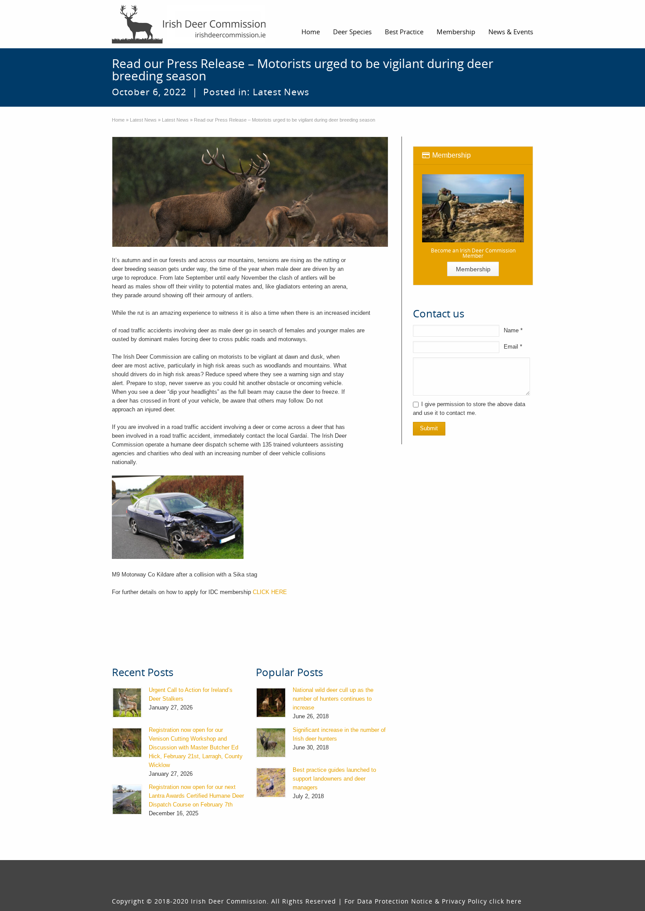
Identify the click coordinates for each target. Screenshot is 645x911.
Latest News (281, 92)
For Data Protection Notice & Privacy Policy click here (433, 901)
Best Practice (404, 31)
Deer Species (352, 31)
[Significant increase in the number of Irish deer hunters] (271, 742)
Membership (456, 31)
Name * (513, 330)
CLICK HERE (271, 592)
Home (310, 31)
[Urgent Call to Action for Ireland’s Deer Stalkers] (127, 703)
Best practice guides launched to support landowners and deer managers (334, 779)
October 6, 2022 (149, 92)
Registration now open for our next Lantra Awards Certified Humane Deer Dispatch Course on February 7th (196, 796)
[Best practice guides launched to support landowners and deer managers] (271, 782)
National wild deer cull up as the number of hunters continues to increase (333, 699)
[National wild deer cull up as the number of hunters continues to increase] (271, 703)
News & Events (510, 31)
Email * (513, 346)
